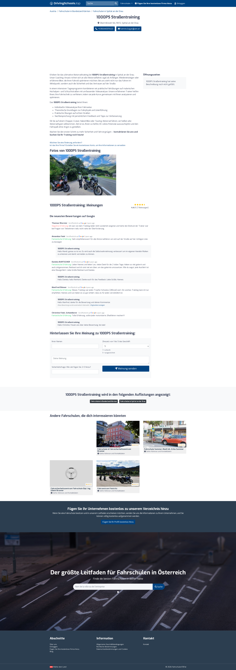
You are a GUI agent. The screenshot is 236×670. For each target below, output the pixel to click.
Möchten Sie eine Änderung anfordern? (66, 142)
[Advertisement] (153, 52)
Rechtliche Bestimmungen (106, 647)
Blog (51, 651)
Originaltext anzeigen (97, 305)
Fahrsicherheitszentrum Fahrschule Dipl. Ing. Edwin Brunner (71, 489)
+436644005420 (105, 28)
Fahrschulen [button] (125, 3)
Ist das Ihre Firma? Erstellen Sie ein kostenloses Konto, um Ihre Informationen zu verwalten (87, 145)
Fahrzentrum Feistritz (107, 488)
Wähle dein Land (59, 667)
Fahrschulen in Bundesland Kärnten (74, 11)
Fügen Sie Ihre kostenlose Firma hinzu (154, 3)
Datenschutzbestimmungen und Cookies (112, 649)
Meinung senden (127, 368)
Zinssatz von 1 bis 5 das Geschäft (116, 341)
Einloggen (180, 3)
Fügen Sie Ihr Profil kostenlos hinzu (118, 522)
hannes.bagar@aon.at (130, 28)
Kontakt (146, 644)
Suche (160, 586)
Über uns (53, 644)
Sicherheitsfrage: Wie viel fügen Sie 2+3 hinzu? (71, 367)
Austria (53, 11)
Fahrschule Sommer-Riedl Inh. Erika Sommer (164, 449)
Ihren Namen (57, 341)
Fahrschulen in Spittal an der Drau (108, 11)
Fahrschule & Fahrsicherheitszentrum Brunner (114, 450)
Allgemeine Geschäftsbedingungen (110, 644)
